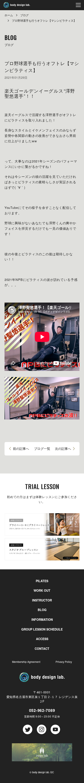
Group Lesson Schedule (42, 629)
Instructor (42, 600)
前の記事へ (21, 449)
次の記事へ (63, 449)
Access (42, 639)
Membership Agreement (26, 661)
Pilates (42, 581)
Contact (42, 648)
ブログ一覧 (42, 449)
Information (42, 619)
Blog (42, 610)
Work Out (42, 590)
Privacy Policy (64, 661)
